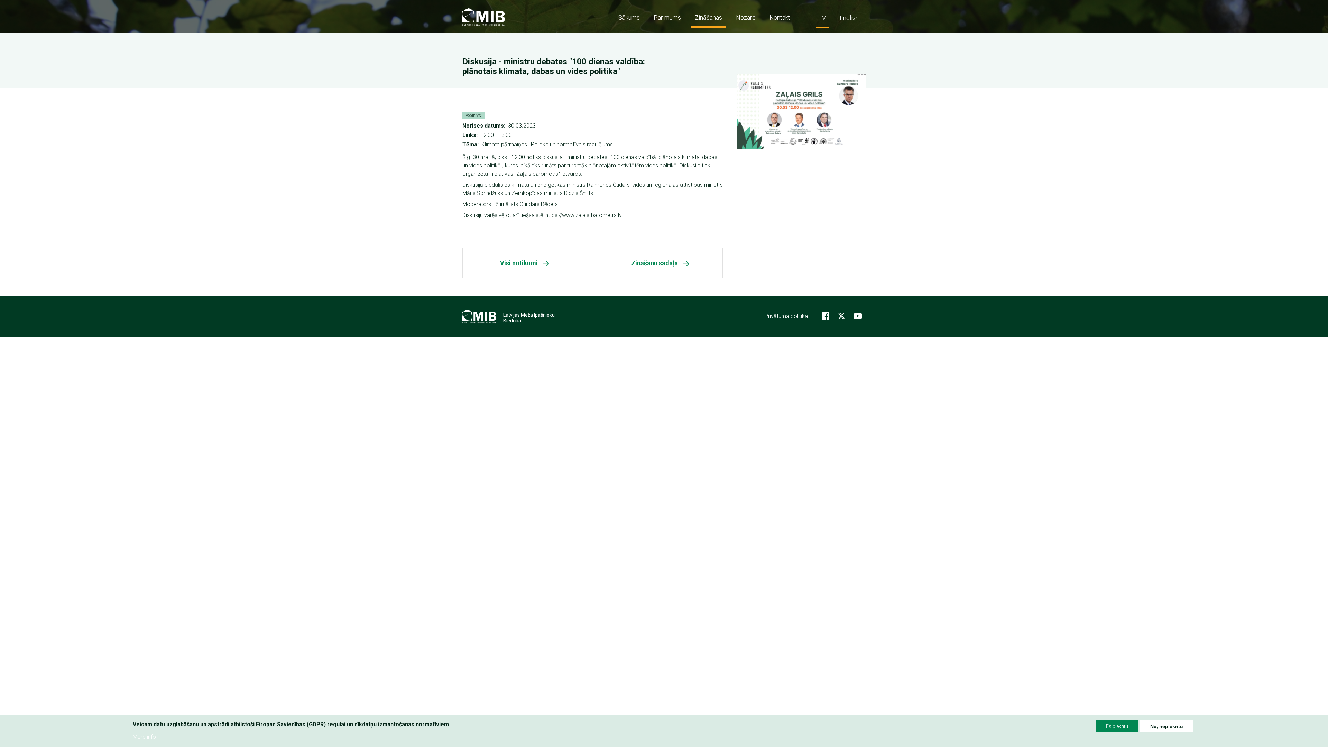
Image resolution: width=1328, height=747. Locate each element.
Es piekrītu (1117, 726)
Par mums (667, 17)
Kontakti (780, 17)
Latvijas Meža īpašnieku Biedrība (529, 317)
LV (822, 17)
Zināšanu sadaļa (654, 263)
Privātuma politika (786, 316)
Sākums (629, 17)
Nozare (746, 17)
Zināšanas (708, 17)
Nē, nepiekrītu (1166, 726)
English (849, 17)
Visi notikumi (519, 263)
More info (144, 737)
